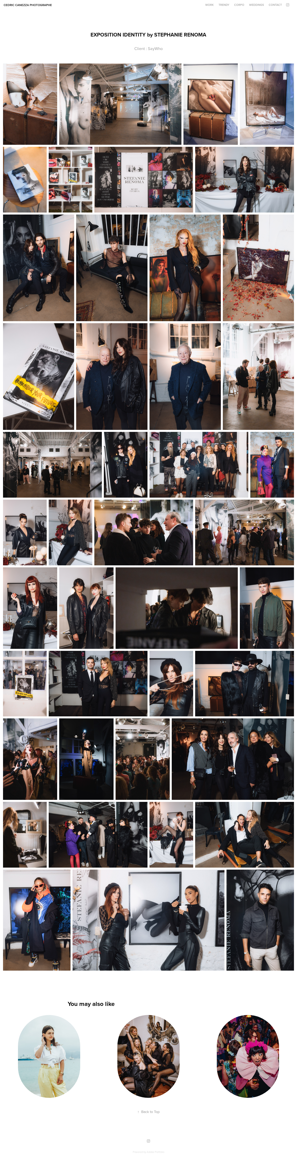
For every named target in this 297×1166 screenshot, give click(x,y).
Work (209, 5)
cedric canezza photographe (28, 5)
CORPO (239, 5)
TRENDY (224, 5)
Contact (275, 5)
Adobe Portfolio (155, 1152)
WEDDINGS (256, 5)
